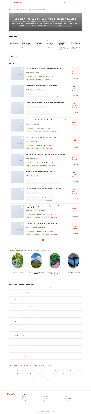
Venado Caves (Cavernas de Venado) (66, 373)
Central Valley (22, 9)
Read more (77, 23)
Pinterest (45, 403)
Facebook (45, 396)
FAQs (66, 396)
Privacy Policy (68, 400)
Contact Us (24, 400)
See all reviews (48, 79)
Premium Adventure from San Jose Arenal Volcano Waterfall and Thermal (48, 120)
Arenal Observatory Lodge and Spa (34, 370)
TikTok (44, 405)
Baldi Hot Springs (16, 373)
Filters (12, 56)
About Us (24, 396)
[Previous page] (41, 240)
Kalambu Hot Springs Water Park (32, 373)
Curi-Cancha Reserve (42, 379)
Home (10, 9)
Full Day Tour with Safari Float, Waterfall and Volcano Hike (43, 188)
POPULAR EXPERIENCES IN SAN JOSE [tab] (42, 365)
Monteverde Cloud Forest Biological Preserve (22, 379)
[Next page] (50, 240)
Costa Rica (15, 9)
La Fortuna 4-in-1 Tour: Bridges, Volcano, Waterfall (41, 223)
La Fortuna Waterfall (48, 373)
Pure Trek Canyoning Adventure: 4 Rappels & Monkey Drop (43, 68)
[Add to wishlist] (22, 69)
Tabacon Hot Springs (16, 370)
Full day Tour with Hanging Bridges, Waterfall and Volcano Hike (45, 102)
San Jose (29, 9)
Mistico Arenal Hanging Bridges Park (55, 370)
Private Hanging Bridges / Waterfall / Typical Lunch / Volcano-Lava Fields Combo (46, 206)
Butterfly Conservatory (73, 370)
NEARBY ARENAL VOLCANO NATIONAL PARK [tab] (20, 365)
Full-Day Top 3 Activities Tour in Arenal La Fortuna (41, 137)
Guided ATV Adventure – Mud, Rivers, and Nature (40, 171)
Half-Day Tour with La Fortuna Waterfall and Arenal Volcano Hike (45, 154)
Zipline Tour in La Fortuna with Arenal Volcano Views (42, 85)
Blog (23, 398)
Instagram (45, 398)
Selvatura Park (51, 376)
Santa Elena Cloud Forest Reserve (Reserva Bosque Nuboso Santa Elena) (27, 376)
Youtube (45, 400)
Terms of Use (68, 398)
